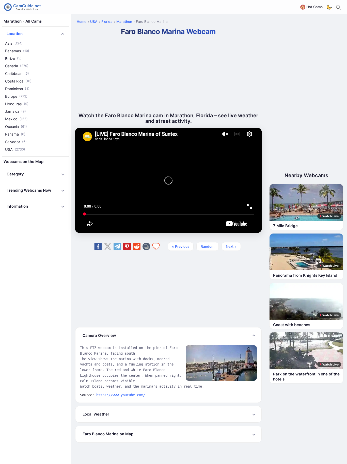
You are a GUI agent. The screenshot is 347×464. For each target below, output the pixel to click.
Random (207, 246)
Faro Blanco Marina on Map (108, 434)
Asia (14, 43)
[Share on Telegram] (117, 246)
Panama (15, 134)
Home (81, 22)
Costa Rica (18, 81)
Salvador (16, 142)
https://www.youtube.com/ (120, 395)
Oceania (16, 126)
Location (15, 33)
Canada (16, 66)
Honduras (16, 104)
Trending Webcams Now (29, 190)
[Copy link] (146, 246)
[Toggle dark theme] (329, 7)
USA (15, 149)
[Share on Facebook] (98, 246)
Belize (13, 58)
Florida (107, 22)
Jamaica (15, 111)
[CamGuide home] (23, 7)
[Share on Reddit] (136, 246)
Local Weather (96, 414)
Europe (16, 96)
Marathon (124, 22)
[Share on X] (108, 246)
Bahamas (17, 51)
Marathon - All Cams (23, 21)
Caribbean (17, 73)
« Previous (180, 246)
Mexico (16, 119)
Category (15, 174)
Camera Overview (99, 335)
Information (17, 206)
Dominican (17, 89)
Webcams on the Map (23, 161)
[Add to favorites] (156, 246)
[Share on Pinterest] (127, 246)
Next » (231, 246)
